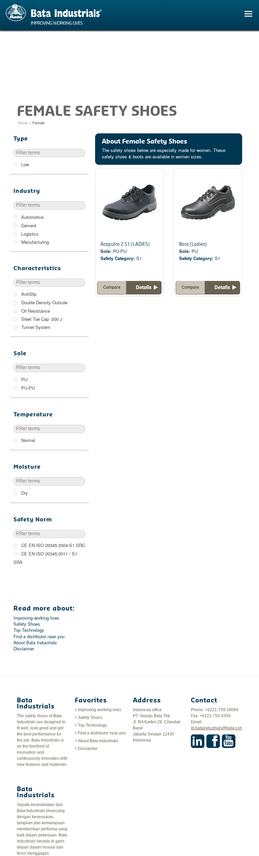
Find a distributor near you (38, 636)
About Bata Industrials (35, 643)
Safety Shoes (26, 624)
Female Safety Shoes (97, 112)
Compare (111, 287)
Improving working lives (36, 618)
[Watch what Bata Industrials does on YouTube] (228, 741)
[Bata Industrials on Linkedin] (197, 741)
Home (23, 122)
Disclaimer (23, 649)
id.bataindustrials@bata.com (217, 728)
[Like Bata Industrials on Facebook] (213, 741)
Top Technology (28, 630)
